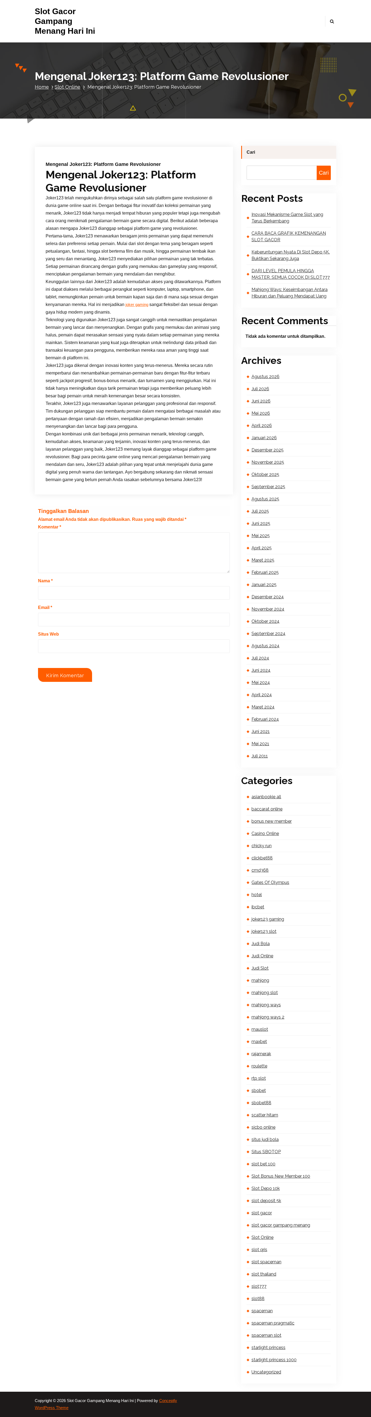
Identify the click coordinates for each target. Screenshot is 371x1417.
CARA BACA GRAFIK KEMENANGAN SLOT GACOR (288, 236)
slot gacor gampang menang (280, 1225)
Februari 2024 (265, 719)
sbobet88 (261, 1102)
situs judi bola (265, 1139)
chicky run (261, 845)
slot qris (259, 1249)
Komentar (49, 527)
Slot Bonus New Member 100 (280, 1176)
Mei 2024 (260, 682)
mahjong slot (264, 992)
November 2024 (267, 609)
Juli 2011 (259, 756)
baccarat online (266, 809)
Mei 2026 (260, 413)
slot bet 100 (263, 1164)
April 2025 (261, 547)
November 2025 (267, 462)
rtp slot (258, 1078)
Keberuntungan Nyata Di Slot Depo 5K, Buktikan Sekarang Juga (290, 255)
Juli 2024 (260, 658)
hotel (256, 894)
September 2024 (268, 633)
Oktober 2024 (265, 621)
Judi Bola (260, 943)
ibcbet (257, 906)
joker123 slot (263, 931)
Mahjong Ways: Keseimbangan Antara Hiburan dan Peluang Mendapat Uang (289, 293)
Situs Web (48, 634)
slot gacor (261, 1212)
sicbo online (263, 1127)
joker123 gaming (267, 919)
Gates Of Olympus (270, 882)
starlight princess (268, 1347)
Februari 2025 (265, 572)
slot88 (258, 1298)
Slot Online (67, 87)
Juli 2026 (260, 388)
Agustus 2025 (265, 499)
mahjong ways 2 (267, 1017)
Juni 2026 (261, 401)
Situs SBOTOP (266, 1151)
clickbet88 (262, 858)
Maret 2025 (262, 560)
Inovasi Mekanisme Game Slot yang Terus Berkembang (287, 218)
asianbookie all (266, 796)
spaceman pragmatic (272, 1323)
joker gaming (136, 304)
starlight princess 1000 (274, 1359)
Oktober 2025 (265, 474)
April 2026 (261, 425)
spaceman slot (266, 1335)
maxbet (259, 1041)
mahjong (260, 980)
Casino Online (265, 833)
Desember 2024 (267, 596)
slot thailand (263, 1274)
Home (42, 87)
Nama (45, 580)
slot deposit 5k (266, 1200)
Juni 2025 (260, 523)
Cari (251, 152)
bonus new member (271, 821)
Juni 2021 (260, 731)
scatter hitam (264, 1115)
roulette (259, 1066)
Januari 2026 (264, 437)
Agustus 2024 (265, 645)
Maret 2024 (263, 707)
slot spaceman (266, 1261)
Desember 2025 (267, 450)
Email (45, 607)
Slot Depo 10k (265, 1188)
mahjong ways (266, 1004)
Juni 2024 (261, 670)
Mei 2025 (260, 535)
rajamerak (261, 1053)
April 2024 (261, 694)
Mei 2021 (260, 743)
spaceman (262, 1310)
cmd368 (260, 870)
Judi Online (262, 955)
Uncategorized (266, 1372)
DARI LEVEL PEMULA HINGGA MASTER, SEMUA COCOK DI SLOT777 (290, 274)
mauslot (259, 1029)
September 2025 (268, 486)
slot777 (258, 1286)
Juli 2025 (260, 511)
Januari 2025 (263, 584)
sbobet (258, 1090)
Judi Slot (260, 968)
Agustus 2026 (265, 376)
